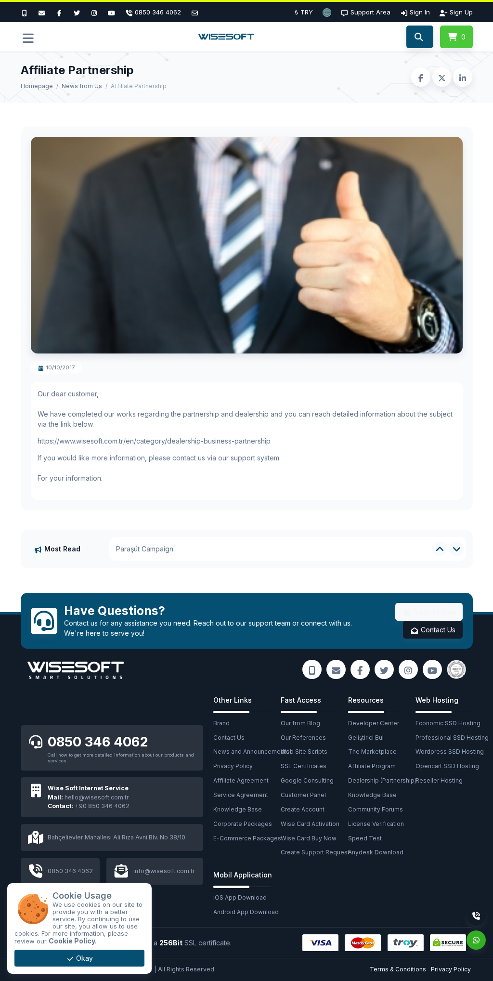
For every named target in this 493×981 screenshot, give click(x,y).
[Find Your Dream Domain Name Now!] (419, 37)
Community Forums (375, 809)
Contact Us (437, 630)
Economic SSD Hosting (447, 723)
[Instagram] (94, 12)
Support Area (433, 612)
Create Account (302, 809)
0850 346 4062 (98, 741)
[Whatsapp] (476, 940)
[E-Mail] (42, 12)
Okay (83, 958)
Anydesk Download (375, 852)
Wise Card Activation (310, 823)
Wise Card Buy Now (309, 838)
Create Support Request (314, 852)
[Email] (194, 12)
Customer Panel (303, 794)
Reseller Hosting (439, 780)
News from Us (82, 86)
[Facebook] (59, 12)
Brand (221, 723)
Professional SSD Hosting (449, 737)
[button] (327, 12)
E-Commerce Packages (247, 838)
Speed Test (365, 838)
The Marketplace (372, 751)
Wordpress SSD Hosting (449, 751)
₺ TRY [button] (304, 12)
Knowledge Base (237, 809)
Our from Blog (300, 723)
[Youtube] (111, 12)
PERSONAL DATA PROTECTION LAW (174, 549)
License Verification (376, 823)
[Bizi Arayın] (27, 12)
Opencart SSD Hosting (447, 766)
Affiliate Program (372, 766)
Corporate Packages (242, 823)
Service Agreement (240, 794)
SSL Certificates (303, 766)
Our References (303, 737)
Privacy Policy (233, 766)
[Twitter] (76, 12)
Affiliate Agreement (241, 780)
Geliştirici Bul (366, 737)
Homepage (37, 86)
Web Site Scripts (304, 751)
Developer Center (373, 723)
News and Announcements (247, 751)
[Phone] (476, 916)
